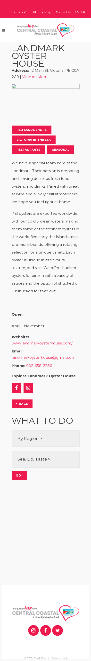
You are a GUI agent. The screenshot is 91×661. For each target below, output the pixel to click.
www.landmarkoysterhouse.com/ (42, 343)
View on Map (34, 76)
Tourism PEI (19, 12)
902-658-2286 (39, 365)
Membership (42, 12)
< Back (22, 404)
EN (77, 12)
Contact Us (63, 12)
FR (83, 12)
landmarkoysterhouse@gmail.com (43, 357)
